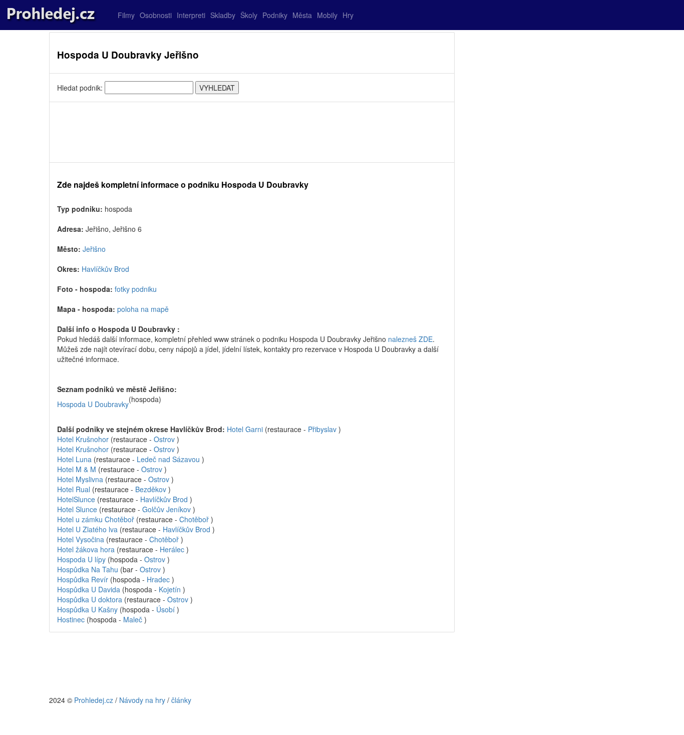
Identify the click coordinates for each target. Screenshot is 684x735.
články (181, 700)
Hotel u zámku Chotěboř (95, 519)
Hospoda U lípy (82, 559)
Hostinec (72, 619)
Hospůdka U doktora (90, 599)
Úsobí (165, 609)
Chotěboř (194, 519)
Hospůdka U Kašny (88, 609)
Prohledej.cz (93, 700)
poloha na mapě (143, 309)
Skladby (222, 15)
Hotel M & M (76, 469)
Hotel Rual (73, 489)
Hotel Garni (246, 429)
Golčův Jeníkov (166, 509)
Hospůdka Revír (83, 579)
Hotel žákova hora (86, 549)
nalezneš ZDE (410, 339)
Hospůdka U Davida (89, 589)
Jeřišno (94, 249)
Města (302, 15)
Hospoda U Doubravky (93, 404)
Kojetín (170, 589)
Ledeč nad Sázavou (168, 459)
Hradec (158, 579)
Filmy (126, 15)
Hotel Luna (74, 459)
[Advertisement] (252, 132)
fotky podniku (136, 289)
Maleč (132, 619)
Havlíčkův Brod (105, 269)
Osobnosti (156, 15)
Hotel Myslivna (80, 479)
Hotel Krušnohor (83, 439)
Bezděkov (150, 489)
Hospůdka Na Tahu (88, 569)
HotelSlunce (76, 499)
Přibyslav (322, 429)
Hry (348, 15)
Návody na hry (142, 700)
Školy (248, 15)
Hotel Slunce (77, 509)
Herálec (172, 549)
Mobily (327, 15)
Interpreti (191, 15)
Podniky (274, 15)
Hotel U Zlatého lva (87, 529)
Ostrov (164, 439)
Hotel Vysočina (80, 539)
